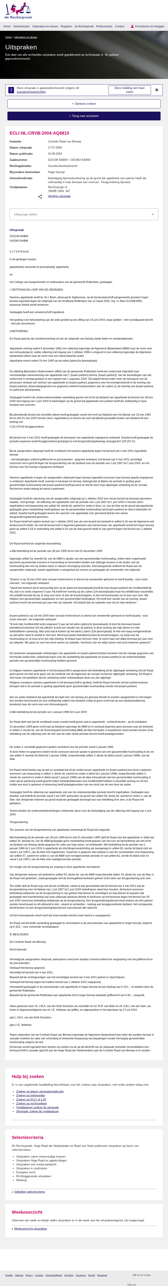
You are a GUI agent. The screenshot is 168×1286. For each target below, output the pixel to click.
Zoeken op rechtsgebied (31, 1103)
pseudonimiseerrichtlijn (31, 92)
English (9, 1275)
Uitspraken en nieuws (45, 26)
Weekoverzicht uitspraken (30, 1228)
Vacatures (81, 1275)
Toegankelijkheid (53, 1275)
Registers (66, 26)
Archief (91, 1275)
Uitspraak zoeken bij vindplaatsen (37, 1111)
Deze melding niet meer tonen (130, 90)
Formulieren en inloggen (149, 26)
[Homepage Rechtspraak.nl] (16, 10)
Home (7, 26)
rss (154, 1275)
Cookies (39, 1275)
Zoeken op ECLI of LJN (31, 1099)
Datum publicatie (21, 153)
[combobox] (84, 214)
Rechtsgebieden (20, 166)
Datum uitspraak (21, 147)
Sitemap (19, 1275)
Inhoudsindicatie (21, 178)
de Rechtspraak (84, 26)
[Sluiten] (156, 90)
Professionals (104, 26)
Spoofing (69, 1275)
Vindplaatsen (18, 187)
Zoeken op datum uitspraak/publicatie (40, 1091)
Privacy (29, 1275)
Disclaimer (102, 1275)
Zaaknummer (18, 159)
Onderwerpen (21, 26)
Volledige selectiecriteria (29, 1191)
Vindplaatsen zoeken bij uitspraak (37, 1107)
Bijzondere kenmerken (25, 172)
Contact (119, 26)
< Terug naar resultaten (84, 116)
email (160, 1275)
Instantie (15, 141)
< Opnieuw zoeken (84, 103)
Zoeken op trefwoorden (30, 1095)
